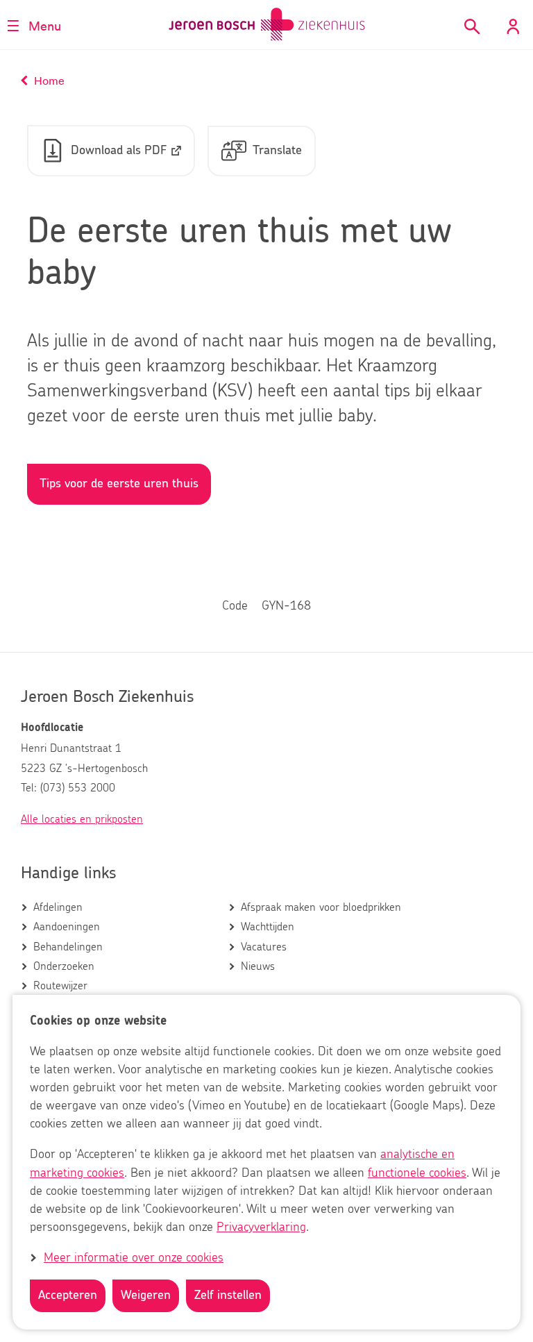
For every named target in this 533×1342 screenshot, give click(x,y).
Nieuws (258, 966)
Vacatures (264, 947)
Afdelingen (58, 907)
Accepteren (67, 1295)
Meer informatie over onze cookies (133, 1258)
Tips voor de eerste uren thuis (119, 484)
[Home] (267, 25)
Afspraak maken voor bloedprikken (321, 907)
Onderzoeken (63, 966)
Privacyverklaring (261, 1227)
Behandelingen (68, 947)
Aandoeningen (66, 926)
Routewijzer (60, 985)
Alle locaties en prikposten (82, 819)
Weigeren (146, 1295)
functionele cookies (417, 1173)
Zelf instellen (228, 1295)
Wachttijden (267, 926)
